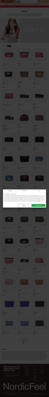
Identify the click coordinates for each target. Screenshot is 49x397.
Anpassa (23, 205)
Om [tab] (38, 190)
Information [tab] (24, 190)
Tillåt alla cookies (38, 205)
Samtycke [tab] (10, 190)
